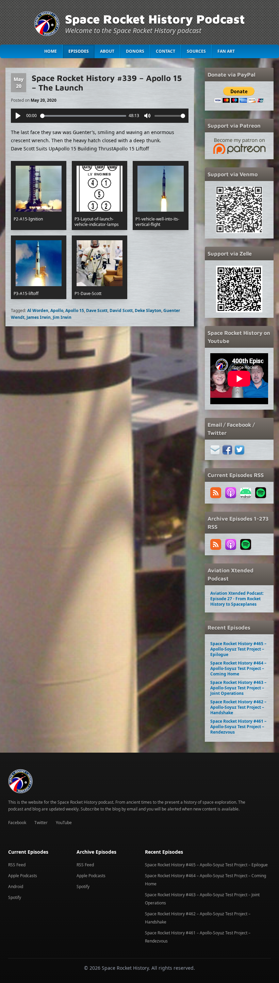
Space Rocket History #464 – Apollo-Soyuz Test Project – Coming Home (238, 668)
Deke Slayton (148, 310)
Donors (135, 51)
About (107, 51)
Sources (196, 51)
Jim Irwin (62, 317)
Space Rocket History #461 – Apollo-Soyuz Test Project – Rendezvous (238, 726)
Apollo (56, 310)
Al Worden (37, 310)
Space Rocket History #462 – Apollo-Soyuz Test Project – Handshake (238, 707)
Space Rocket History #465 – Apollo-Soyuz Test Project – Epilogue (238, 649)
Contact (165, 51)
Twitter (41, 822)
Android (15, 886)
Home (50, 51)
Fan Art (226, 51)
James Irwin (39, 317)
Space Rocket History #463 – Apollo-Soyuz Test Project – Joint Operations (238, 687)
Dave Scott (97, 310)
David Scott (121, 310)
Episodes (78, 51)
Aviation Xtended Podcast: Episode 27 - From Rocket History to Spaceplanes (237, 598)
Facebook (17, 822)
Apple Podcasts (22, 876)
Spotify (14, 897)
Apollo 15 (74, 310)
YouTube (64, 822)
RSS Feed (17, 865)
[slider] (83, 116)
